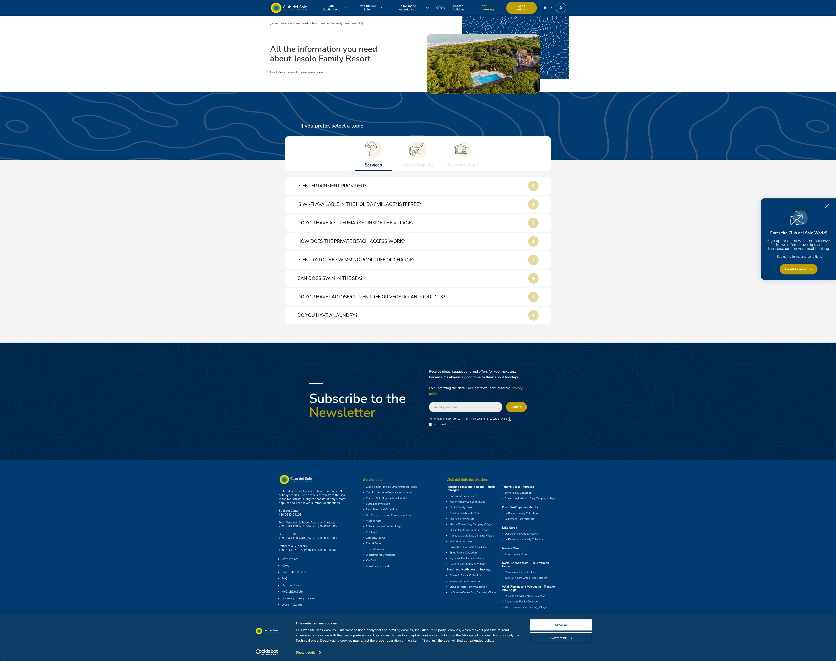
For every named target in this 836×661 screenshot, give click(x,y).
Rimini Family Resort (462, 507)
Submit (516, 407)
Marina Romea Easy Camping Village (471, 524)
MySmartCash (291, 585)
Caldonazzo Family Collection (522, 601)
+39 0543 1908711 (292, 526)
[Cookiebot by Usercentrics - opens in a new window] (267, 652)
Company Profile (375, 538)
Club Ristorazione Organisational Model (389, 492)
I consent (440, 424)
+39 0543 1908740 (292, 538)
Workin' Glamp (291, 605)
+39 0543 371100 (291, 550)
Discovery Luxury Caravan (298, 598)
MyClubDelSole (292, 592)
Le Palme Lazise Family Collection (524, 539)
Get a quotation (521, 8)
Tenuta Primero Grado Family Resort (526, 578)
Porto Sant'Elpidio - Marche (520, 507)
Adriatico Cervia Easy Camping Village (472, 535)
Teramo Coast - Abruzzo (518, 487)
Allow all (561, 625)
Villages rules (373, 521)
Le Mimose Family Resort (519, 519)
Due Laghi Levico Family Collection (525, 596)
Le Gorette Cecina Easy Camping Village (473, 592)
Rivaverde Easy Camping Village (468, 547)
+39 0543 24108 (290, 515)
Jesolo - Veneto (512, 548)
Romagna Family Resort (463, 496)
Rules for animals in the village (383, 526)
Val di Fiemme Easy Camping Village (526, 607)
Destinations (287, 23)
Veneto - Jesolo (310, 23)
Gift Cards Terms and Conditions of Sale (389, 515)
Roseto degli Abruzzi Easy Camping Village (530, 498)
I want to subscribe (798, 269)
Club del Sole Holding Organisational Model (391, 487)
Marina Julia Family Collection (522, 572)
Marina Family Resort (462, 518)
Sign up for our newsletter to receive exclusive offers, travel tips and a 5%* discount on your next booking (798, 245)
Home (275, 23)
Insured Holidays (376, 549)
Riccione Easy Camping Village (467, 501)
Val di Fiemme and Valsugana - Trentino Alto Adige (528, 588)
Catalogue (372, 532)
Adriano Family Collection (465, 513)
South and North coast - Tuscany (468, 570)
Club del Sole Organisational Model (386, 498)
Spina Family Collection (463, 552)
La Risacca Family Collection (521, 513)
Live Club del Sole (293, 572)
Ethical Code (373, 543)
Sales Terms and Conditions (382, 509)
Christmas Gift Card (377, 566)
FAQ (284, 579)
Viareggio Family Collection (465, 581)
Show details (305, 652)
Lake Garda (509, 528)
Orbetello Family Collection (465, 575)
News (285, 565)
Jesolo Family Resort (338, 23)
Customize (558, 637)
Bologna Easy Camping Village (467, 564)
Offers (440, 8)
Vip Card (371, 560)
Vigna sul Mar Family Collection (468, 558)
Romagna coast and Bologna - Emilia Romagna (471, 488)
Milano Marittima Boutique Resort (469, 530)
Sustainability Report (378, 504)
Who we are (289, 559)
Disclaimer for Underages (380, 555)
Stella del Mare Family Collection (468, 587)
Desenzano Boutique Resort (521, 533)
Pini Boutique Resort (462, 541)
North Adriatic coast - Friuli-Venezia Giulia (525, 564)
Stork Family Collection (518, 492)
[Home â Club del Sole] (289, 8)
